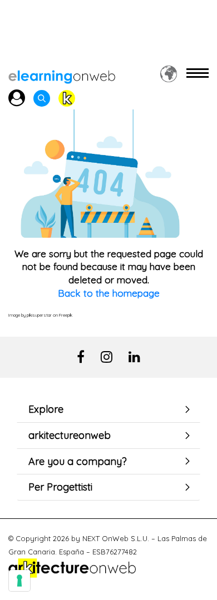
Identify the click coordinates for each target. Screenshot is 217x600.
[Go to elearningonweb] (61, 73)
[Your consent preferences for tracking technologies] (19, 580)
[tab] (108, 409)
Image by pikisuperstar (30, 315)
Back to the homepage (109, 293)
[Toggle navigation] (197, 73)
